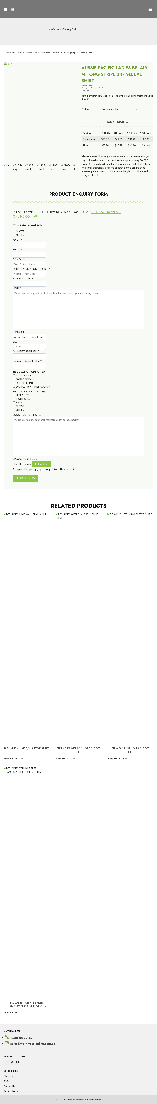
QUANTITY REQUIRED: (26, 351)
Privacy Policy (11, 1091)
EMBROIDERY (23, 379)
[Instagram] (17, 1062)
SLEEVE (20, 406)
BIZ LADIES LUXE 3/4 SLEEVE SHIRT (26, 748)
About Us (8, 1076)
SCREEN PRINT (24, 383)
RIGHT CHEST (24, 399)
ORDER (20, 235)
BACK (19, 402)
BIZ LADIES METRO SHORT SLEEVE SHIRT (78, 750)
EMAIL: (17, 249)
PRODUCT (18, 332)
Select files (41, 464)
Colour (86, 109)
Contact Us (9, 1086)
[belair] (39, 112)
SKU (15, 342)
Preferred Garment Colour (27, 361)
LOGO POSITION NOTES (27, 415)
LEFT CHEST (23, 395)
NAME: (17, 240)
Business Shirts (97, 88)
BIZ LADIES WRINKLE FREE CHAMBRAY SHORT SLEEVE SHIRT (26, 1004)
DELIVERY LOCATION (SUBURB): (31, 269)
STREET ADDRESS (23, 278)
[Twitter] (11, 1062)
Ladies (88, 90)
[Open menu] (150, 9)
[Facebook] (6, 1062)
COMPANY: (19, 259)
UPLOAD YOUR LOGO (25, 459)
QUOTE (20, 231)
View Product (12, 758)
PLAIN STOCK (23, 375)
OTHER (20, 410)
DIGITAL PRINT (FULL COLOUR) (33, 386)
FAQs (7, 1081)
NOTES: (17, 288)
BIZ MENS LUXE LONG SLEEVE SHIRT (130, 750)
